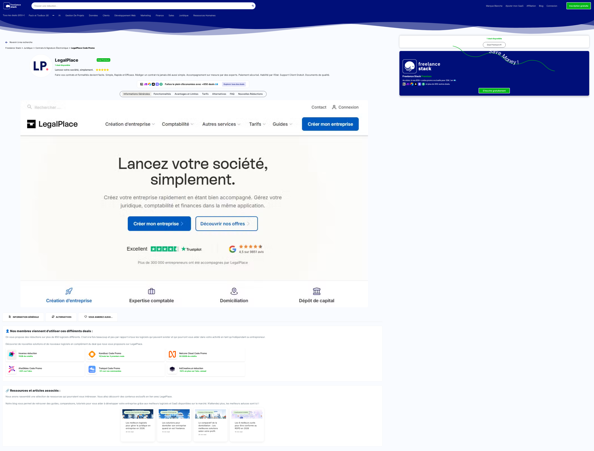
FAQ (232, 93)
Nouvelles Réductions (250, 93)
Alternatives (219, 93)
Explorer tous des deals (234, 84)
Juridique (28, 48)
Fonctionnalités (162, 93)
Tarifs (205, 93)
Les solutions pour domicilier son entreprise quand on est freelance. (174, 425)
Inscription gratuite (578, 5)
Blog (541, 5)
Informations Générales (137, 93)
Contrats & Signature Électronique (51, 48)
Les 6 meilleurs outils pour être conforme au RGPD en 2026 (246, 425)
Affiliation (531, 5)
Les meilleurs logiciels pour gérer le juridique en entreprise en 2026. (138, 425)
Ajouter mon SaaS (514, 5)
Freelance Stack (13, 48)
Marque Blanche (494, 5)
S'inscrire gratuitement (494, 90)
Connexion (552, 5)
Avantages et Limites (186, 93)
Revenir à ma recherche (21, 42)
